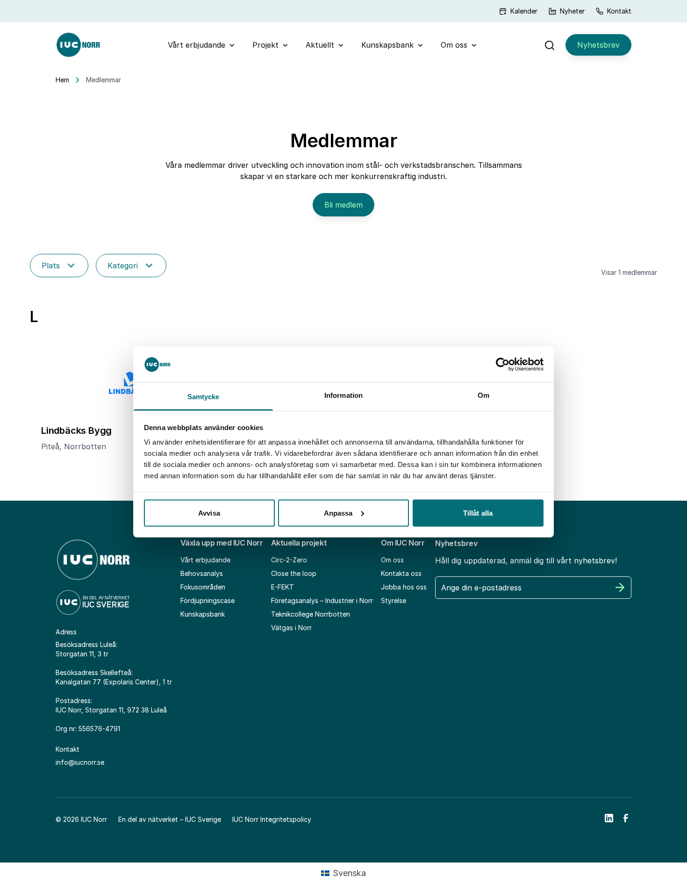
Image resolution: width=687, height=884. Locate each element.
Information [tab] (343, 395)
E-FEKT (282, 587)
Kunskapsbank (387, 45)
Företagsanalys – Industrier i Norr (322, 600)
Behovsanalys (201, 573)
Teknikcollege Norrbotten (310, 614)
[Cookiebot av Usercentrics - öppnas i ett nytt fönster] (503, 364)
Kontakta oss (401, 573)
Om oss (454, 45)
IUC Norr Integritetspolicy (271, 819)
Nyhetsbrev (598, 45)
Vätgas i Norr (291, 628)
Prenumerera (620, 587)
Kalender (523, 11)
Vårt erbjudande (196, 45)
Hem (62, 80)
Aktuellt (320, 45)
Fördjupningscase (207, 600)
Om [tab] (483, 395)
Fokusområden (202, 587)
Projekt (265, 45)
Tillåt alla (478, 513)
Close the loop (293, 573)
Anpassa (338, 513)
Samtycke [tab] (203, 397)
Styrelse (393, 600)
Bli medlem (343, 204)
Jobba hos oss (404, 587)
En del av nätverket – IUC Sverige (169, 819)
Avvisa (209, 513)
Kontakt (619, 11)
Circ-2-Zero (289, 560)
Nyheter (572, 11)
